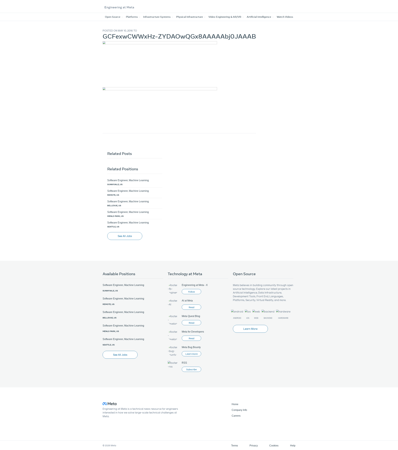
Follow (191, 291)
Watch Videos (285, 16)
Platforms (132, 16)
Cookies (273, 445)
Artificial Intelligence (259, 16)
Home (235, 404)
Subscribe (191, 369)
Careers (236, 415)
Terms (234, 445)
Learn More (250, 328)
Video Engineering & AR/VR (225, 16)
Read (191, 307)
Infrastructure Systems (157, 16)
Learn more (191, 354)
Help (292, 445)
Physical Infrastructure (190, 16)
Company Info (239, 410)
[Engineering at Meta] (119, 7)
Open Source (113, 16)
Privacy (254, 445)
